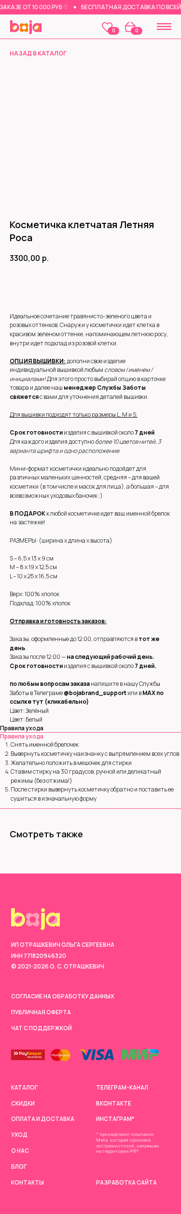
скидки (23, 1103)
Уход (19, 1135)
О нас (20, 1151)
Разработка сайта (126, 1183)
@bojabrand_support (95, 693)
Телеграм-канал (122, 1087)
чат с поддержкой (41, 1028)
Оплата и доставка (42, 1119)
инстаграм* (115, 1119)
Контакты (27, 1183)
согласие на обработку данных (62, 996)
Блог (19, 1167)
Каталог (24, 1087)
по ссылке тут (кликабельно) (87, 697)
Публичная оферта (41, 1012)
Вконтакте (113, 1103)
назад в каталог (38, 53)
